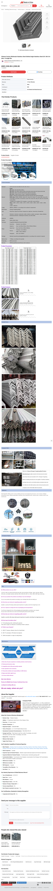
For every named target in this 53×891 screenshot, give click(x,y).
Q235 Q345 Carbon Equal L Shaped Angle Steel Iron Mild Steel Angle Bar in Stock (26, 110)
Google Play (12, 882)
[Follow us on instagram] (46, 882)
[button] (2, 2)
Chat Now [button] (40, 72)
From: (7, 805)
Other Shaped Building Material (16, 861)
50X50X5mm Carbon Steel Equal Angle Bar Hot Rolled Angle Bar (46, 110)
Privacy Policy (46, 887)
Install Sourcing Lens (7, 884)
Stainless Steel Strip (42, 747)
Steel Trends (22, 877)
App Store (4, 882)
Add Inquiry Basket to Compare (27, 50)
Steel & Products (21, 9)
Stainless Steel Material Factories (32, 871)
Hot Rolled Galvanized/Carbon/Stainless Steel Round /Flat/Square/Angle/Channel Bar (36, 145)
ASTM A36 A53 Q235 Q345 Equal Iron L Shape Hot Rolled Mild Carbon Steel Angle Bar (16, 128)
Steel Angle (28, 9)
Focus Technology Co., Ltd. (17, 887)
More (2, 879)
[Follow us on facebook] (42, 882)
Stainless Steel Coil (14, 747)
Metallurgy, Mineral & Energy (10, 9)
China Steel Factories (6, 871)
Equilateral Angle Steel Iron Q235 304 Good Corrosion (16, 844)
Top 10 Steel (14, 877)
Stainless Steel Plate (23, 747)
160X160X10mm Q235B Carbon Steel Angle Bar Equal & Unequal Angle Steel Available (46, 128)
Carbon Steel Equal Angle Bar (42, 874)
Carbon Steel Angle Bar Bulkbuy (34, 877)
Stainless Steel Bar (43, 748)
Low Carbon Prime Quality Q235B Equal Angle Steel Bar (16, 145)
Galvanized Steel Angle (36, 9)
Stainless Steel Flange (34, 748)
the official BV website (31, 696)
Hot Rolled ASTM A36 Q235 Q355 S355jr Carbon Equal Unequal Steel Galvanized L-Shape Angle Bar (6, 145)
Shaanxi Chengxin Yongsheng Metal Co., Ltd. (13, 60)
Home (2, 9)
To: (7, 808)
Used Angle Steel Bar (20, 874)
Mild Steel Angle (47, 861)
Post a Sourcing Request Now (37, 823)
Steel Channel (5, 861)
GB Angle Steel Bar (6, 877)
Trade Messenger (22, 882)
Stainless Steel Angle (6, 865)
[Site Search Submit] (34, 5)
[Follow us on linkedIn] (38, 884)
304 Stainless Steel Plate (23, 748)
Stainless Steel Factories (18, 871)
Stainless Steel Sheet (32, 747)
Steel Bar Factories (45, 871)
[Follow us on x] (44, 882)
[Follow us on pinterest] (50, 882)
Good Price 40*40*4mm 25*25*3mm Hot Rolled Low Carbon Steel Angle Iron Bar (5, 128)
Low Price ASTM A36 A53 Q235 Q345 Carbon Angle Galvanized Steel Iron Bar (26, 145)
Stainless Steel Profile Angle (7, 874)
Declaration (40, 887)
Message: (6, 812)
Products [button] (13, 5)
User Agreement (33, 887)
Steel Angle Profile (30, 874)
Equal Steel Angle (37, 861)
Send (11, 823)
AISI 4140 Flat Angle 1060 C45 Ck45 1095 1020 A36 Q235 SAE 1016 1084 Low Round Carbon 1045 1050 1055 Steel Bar (26, 128)
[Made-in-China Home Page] (26, 2)
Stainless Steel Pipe (7, 748)
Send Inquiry (14, 72)
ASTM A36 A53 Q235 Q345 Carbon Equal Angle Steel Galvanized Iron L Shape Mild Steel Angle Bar (46, 145)
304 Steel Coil (15, 748)
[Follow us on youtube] (48, 882)
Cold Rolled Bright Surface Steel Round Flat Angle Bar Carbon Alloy (16, 110)
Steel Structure (28, 861)
